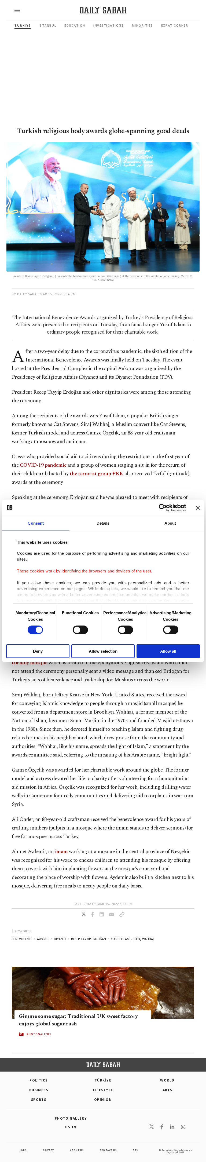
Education (74, 25)
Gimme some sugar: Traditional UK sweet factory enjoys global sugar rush (78, 1020)
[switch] (80, 630)
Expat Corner (174, 25)
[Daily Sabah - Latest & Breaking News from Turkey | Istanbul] (103, 10)
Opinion (103, 1099)
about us (76, 1150)
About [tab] (170, 523)
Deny (38, 651)
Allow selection (103, 651)
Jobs (23, 1150)
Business (38, 1090)
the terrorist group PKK (96, 474)
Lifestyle (103, 1090)
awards (43, 939)
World (167, 1080)
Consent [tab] (36, 523)
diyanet (60, 939)
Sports (38, 1099)
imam (61, 852)
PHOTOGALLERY (39, 1034)
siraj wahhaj (144, 939)
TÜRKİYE (22, 25)
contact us (108, 1150)
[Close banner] (198, 508)
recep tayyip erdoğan (88, 939)
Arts (167, 1090)
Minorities (142, 25)
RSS (135, 1150)
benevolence (22, 939)
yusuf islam (120, 939)
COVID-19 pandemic (43, 465)
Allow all (168, 651)
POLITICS (39, 1080)
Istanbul (47, 25)
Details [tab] (103, 523)
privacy (48, 1150)
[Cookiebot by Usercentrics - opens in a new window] (162, 508)
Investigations (108, 25)
